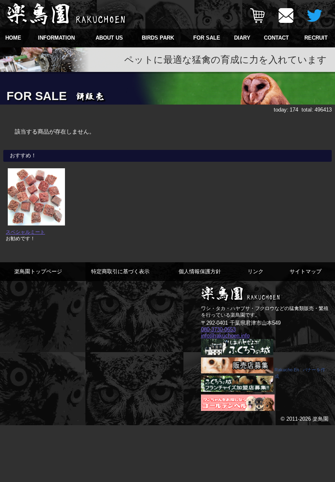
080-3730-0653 (218, 329)
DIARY (242, 38)
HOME (13, 38)
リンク (256, 271)
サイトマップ (306, 271)
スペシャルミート (25, 231)
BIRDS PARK (158, 38)
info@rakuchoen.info (225, 335)
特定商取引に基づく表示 (120, 271)
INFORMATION (56, 38)
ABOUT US (109, 38)
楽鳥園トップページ (38, 271)
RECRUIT (316, 38)
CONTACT (276, 38)
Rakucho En (287, 369)
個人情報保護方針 (200, 271)
